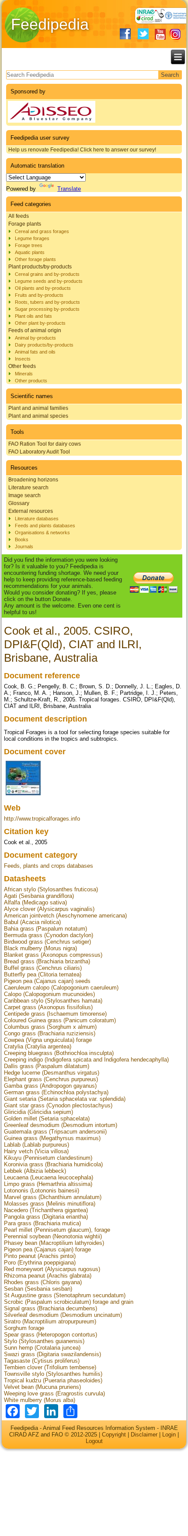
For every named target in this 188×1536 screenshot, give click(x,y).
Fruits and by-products (39, 295)
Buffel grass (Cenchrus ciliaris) (43, 968)
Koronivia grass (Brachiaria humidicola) (53, 1164)
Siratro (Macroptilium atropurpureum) (50, 1321)
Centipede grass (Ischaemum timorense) (55, 1013)
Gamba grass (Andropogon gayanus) (50, 1085)
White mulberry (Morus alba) (39, 1400)
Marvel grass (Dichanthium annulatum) (52, 1197)
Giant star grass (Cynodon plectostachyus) (58, 1105)
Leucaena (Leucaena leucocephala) (48, 1177)
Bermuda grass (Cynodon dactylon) (48, 935)
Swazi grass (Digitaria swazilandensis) (52, 1354)
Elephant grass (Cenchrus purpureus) (51, 1079)
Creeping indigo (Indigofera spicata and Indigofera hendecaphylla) (86, 1059)
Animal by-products (35, 337)
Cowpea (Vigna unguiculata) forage (48, 1040)
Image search (24, 495)
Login (169, 1434)
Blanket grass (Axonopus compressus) (53, 955)
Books (21, 539)
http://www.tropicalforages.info (42, 818)
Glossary (18, 503)
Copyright (114, 1434)
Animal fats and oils (35, 351)
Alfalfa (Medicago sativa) (35, 902)
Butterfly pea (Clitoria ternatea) (42, 974)
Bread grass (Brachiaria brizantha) (47, 961)
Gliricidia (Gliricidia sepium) (38, 1112)
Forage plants (24, 224)
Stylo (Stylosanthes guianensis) (44, 1341)
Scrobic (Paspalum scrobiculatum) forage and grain (68, 1302)
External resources (30, 511)
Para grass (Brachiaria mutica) (42, 1223)
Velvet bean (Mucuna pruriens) (42, 1387)
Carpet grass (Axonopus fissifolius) (48, 1007)
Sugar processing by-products (47, 309)
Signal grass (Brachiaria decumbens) (50, 1308)
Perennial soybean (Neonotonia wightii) (53, 1236)
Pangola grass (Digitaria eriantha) (46, 1216)
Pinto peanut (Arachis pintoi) (40, 1256)
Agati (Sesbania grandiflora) (39, 896)
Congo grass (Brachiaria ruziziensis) (49, 1033)
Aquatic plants (30, 252)
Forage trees (28, 245)
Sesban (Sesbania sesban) (38, 1288)
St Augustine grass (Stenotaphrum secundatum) (64, 1295)
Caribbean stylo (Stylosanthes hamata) (53, 1000)
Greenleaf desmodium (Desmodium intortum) (60, 1125)
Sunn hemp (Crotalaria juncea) (42, 1347)
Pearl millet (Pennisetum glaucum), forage (57, 1230)
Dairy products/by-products (44, 344)
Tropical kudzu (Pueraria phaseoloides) (53, 1380)
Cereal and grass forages (42, 231)
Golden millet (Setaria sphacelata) (47, 1118)
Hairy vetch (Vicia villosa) (36, 1151)
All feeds (18, 216)
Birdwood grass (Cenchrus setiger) (47, 941)
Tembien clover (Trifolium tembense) (50, 1367)
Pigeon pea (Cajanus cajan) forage (47, 1249)
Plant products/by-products (40, 267)
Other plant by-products (40, 323)
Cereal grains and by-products (47, 274)
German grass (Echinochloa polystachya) (56, 1092)
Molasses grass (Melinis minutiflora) (49, 1203)
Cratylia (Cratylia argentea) (37, 1046)
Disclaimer (144, 1434)
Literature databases (37, 518)
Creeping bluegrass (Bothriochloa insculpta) (59, 1053)
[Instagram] (175, 34)
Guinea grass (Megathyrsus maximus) (52, 1138)
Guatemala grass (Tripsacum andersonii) (55, 1131)
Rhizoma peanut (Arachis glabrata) (47, 1275)
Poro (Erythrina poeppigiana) (40, 1262)
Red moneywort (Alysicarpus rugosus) (52, 1269)
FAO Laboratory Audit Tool (39, 452)
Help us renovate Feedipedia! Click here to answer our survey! (82, 150)
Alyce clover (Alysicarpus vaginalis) (49, 909)
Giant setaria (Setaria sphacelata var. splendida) (64, 1099)
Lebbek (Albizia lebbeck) (35, 1171)
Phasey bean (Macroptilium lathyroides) (54, 1243)
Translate (69, 189)
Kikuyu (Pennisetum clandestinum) (48, 1158)
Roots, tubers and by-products (47, 302)
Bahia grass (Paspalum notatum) (45, 928)
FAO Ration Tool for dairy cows (44, 444)
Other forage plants (35, 259)
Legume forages (32, 238)
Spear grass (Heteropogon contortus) (50, 1334)
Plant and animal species (38, 416)
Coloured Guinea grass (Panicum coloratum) (60, 1020)
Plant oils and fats (33, 316)
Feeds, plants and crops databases (48, 865)
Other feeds (22, 366)
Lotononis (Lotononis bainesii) (41, 1190)
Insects (23, 358)
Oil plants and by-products (43, 288)
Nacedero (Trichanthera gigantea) (46, 1210)
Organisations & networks (42, 532)
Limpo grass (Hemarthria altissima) (48, 1184)
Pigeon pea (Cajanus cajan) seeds (47, 981)
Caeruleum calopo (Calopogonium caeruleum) (61, 987)
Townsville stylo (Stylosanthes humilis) (53, 1374)
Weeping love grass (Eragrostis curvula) (54, 1393)
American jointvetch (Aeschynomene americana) (65, 915)
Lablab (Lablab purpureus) (36, 1144)
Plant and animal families (38, 408)
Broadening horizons (33, 480)
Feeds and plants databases (45, 525)
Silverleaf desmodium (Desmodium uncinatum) (63, 1315)
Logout (94, 1441)
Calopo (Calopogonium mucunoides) (49, 994)
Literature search (28, 488)
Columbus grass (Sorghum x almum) (50, 1027)
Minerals (24, 373)
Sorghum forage (24, 1328)
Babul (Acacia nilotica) (32, 922)
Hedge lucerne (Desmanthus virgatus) (51, 1072)
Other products (31, 380)
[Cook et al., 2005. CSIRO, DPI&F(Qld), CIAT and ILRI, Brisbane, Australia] (23, 795)
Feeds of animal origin (34, 330)
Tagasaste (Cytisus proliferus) (42, 1360)
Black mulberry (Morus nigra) (40, 948)
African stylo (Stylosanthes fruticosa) (51, 889)
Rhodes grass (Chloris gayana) (43, 1282)
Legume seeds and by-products (49, 281)
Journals (24, 546)
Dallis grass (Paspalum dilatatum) (46, 1066)
